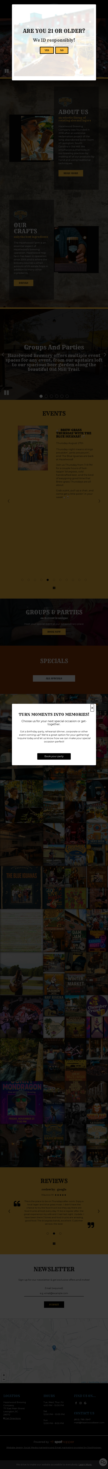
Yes (47, 50)
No (62, 50)
